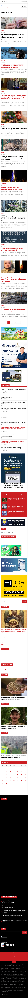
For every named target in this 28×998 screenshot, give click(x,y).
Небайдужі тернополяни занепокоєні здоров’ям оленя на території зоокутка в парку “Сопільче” (13, 157)
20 (17, 777)
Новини (2, 124)
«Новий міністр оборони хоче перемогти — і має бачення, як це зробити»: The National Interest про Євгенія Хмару (14, 422)
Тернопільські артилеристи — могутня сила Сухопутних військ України (13, 390)
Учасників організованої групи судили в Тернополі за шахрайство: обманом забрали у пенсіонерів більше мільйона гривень (14, 36)
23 (2, 780)
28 (21, 780)
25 (10, 780)
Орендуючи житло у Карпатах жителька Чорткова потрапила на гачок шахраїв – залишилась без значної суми (12, 65)
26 (14, 780)
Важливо (3, 30)
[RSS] (7, 2)
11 (10, 774)
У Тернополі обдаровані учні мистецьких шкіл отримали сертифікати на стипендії (13, 435)
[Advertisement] (14, 815)
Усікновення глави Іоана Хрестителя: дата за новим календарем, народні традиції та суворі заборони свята (13, 429)
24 (6, 780)
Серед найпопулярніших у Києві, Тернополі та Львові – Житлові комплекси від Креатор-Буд (14, 218)
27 (17, 780)
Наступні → (17, 322)
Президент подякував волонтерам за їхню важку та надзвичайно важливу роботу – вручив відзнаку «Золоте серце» (13, 97)
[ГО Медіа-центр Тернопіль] (14, 944)
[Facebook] (2, 2)
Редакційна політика (14, 959)
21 (21, 777)
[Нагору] (14, 962)
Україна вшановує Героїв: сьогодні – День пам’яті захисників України (12, 442)
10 (6, 774)
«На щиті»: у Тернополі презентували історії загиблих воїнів (13, 415)
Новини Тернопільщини (7, 669)
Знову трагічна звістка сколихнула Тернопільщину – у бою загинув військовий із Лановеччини (13, 279)
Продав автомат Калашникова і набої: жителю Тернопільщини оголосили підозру (14, 756)
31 (6, 783)
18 (10, 777)
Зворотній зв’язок (13, 952)
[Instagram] (5, 2)
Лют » (5, 785)
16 (2, 777)
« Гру (2, 785)
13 (17, 774)
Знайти (24, 601)
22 (25, 777)
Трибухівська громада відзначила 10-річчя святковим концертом (13, 403)
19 (13, 777)
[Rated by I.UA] (14, 937)
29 (25, 780)
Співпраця (22, 952)
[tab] (6, 494)
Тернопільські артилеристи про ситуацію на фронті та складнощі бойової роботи (13, 396)
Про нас (5, 952)
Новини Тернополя (6, 668)
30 (3, 783)
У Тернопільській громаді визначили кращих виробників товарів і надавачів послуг (13, 698)
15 (25, 774)
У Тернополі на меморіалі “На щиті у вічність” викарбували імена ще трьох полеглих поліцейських (13, 448)
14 (21, 774)
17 (6, 777)
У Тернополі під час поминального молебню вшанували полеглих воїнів (13, 409)
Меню (25, 6)
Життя (2, 213)
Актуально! (3, 183)
